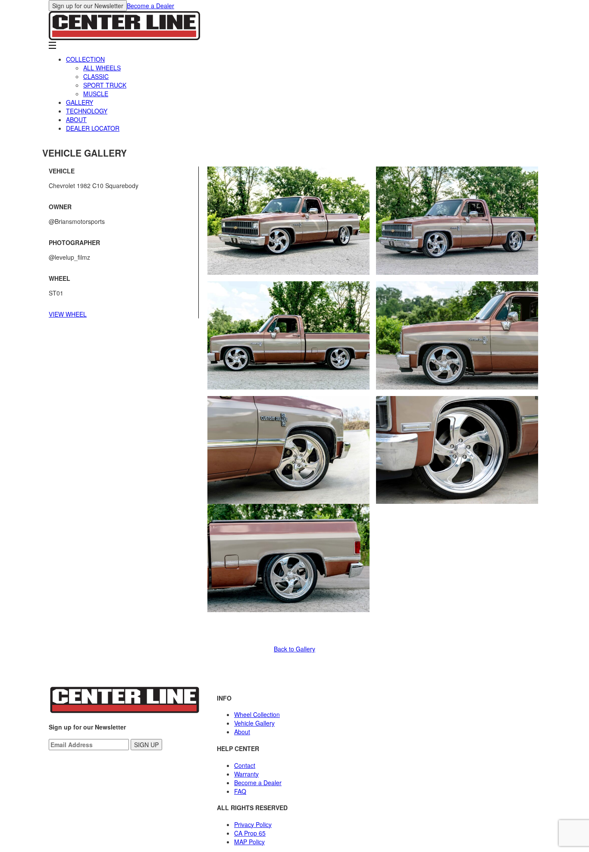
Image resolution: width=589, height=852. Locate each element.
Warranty (246, 774)
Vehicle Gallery (254, 723)
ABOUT (76, 119)
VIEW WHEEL (68, 314)
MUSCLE (95, 93)
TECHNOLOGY (86, 111)
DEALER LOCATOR (92, 128)
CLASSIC (96, 76)
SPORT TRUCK (104, 85)
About (242, 731)
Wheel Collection (257, 714)
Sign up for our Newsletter (87, 5)
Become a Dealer (150, 5)
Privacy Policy (253, 824)
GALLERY (79, 102)
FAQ (240, 791)
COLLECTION (85, 59)
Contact (244, 765)
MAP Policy (249, 841)
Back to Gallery (294, 649)
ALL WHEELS (102, 67)
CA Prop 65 (250, 833)
